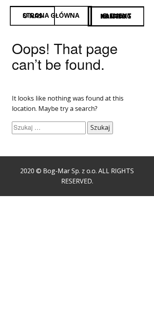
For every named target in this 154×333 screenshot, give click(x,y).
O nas (32, 15)
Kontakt (115, 16)
